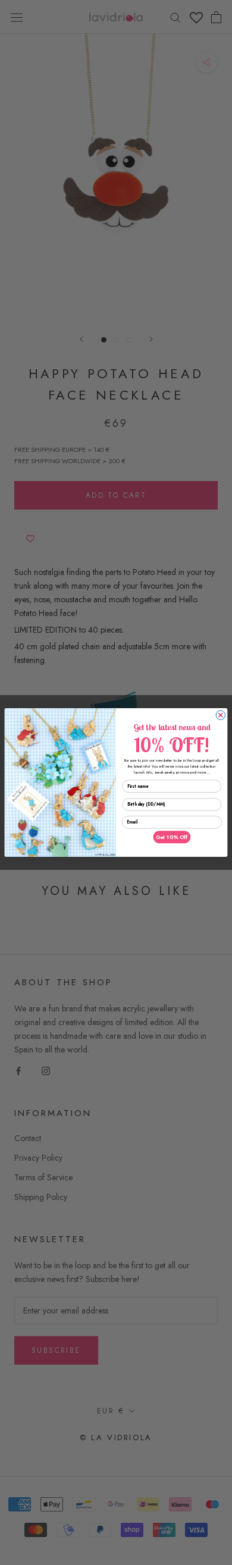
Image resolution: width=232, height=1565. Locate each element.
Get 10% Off (171, 837)
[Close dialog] (220, 715)
